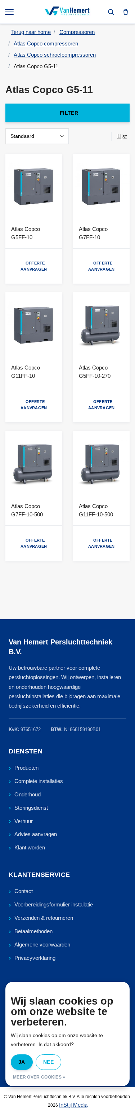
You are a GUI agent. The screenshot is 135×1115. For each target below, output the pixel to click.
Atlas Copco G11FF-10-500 (96, 510)
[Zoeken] (111, 12)
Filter (69, 113)
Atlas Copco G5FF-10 (25, 233)
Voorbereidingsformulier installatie (53, 904)
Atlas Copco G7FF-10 (93, 233)
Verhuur (23, 821)
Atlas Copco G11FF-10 (25, 371)
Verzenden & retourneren (43, 918)
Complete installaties (38, 781)
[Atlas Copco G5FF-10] (33, 186)
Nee (48, 1062)
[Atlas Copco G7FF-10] (101, 186)
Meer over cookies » (39, 1077)
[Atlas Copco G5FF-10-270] (101, 325)
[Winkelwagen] (125, 12)
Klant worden (29, 847)
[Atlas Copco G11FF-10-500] (101, 464)
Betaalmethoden (33, 931)
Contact (23, 891)
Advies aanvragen (35, 834)
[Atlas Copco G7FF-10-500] (33, 464)
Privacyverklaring (34, 958)
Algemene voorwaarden (42, 944)
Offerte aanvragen (34, 266)
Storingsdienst (31, 808)
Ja (21, 1062)
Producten (26, 768)
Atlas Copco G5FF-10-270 (95, 371)
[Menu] (10, 11)
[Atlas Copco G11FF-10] (33, 325)
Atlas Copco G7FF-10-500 (27, 510)
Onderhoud (27, 794)
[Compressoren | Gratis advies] (67, 12)
